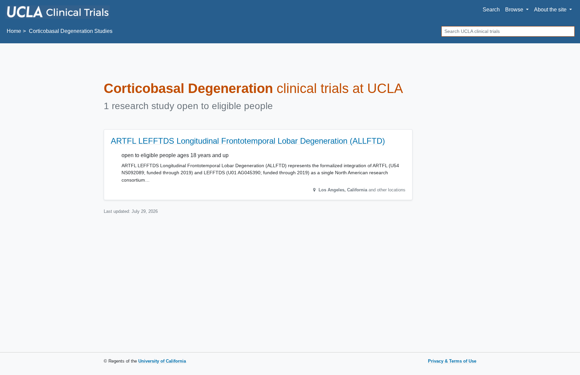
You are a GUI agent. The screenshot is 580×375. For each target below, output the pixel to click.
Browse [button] (515, 9)
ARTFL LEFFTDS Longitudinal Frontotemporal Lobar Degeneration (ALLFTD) (248, 140)
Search (491, 9)
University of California (162, 361)
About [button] (550, 9)
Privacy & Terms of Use (452, 361)
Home (14, 31)
